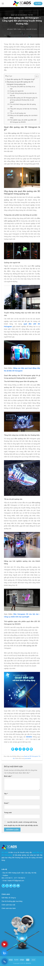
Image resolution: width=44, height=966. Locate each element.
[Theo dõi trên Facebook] (3, 885)
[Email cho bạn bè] (24, 749)
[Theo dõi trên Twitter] (10, 885)
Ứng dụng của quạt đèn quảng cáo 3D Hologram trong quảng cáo (20, 83)
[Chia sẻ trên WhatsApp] (12, 749)
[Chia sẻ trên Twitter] (20, 749)
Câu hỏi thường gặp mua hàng (12, 901)
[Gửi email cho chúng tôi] (14, 885)
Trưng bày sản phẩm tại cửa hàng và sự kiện (22, 88)
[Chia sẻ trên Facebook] (16, 749)
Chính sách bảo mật (8, 905)
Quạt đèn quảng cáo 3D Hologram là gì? (21, 79)
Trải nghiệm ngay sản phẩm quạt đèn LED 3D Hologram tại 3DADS (23, 121)
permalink (28, 758)
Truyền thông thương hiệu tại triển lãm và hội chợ (23, 94)
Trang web (8, 813)
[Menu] (3, 3)
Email (6, 803)
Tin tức (30, 15)
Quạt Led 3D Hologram (19, 15)
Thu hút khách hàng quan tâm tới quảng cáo (23, 105)
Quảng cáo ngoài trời (16, 91)
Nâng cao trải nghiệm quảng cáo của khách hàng (23, 116)
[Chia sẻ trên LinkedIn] (31, 749)
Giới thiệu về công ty (9, 898)
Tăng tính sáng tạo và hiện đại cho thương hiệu (23, 110)
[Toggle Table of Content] (35, 76)
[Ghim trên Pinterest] (27, 749)
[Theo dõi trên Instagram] (7, 885)
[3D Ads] (22, 3)
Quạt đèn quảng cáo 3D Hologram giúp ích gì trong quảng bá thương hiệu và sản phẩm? (23, 100)
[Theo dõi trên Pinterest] (18, 885)
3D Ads (34, 29)
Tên (6, 794)
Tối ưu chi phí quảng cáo (18, 113)
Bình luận (8, 776)
